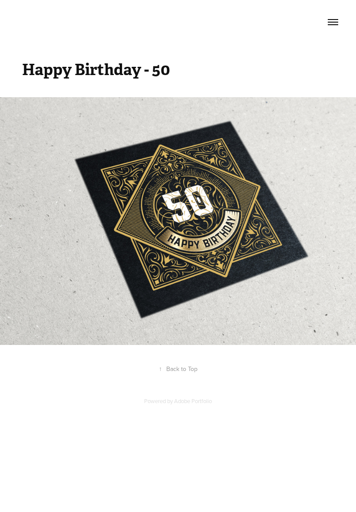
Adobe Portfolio (193, 401)
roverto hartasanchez (87, 22)
